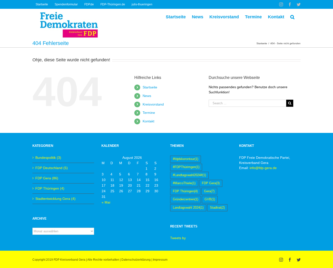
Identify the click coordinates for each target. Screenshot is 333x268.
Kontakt (148, 121)
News (147, 96)
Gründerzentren (185, 199)
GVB (210, 199)
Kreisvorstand (153, 104)
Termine (149, 113)
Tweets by (178, 238)
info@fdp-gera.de (263, 168)
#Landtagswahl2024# (189, 175)
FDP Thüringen (185, 191)
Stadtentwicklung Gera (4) (55, 199)
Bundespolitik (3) (48, 158)
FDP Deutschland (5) (51, 168)
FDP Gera (211, 183)
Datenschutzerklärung (136, 259)
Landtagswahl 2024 (188, 207)
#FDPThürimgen (186, 167)
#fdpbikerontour (185, 159)
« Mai (106, 202)
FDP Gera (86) (46, 178)
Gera (209, 191)
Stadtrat (217, 207)
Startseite (150, 87)
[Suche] (292, 16)
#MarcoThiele (184, 183)
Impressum (160, 259)
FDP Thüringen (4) (49, 188)
